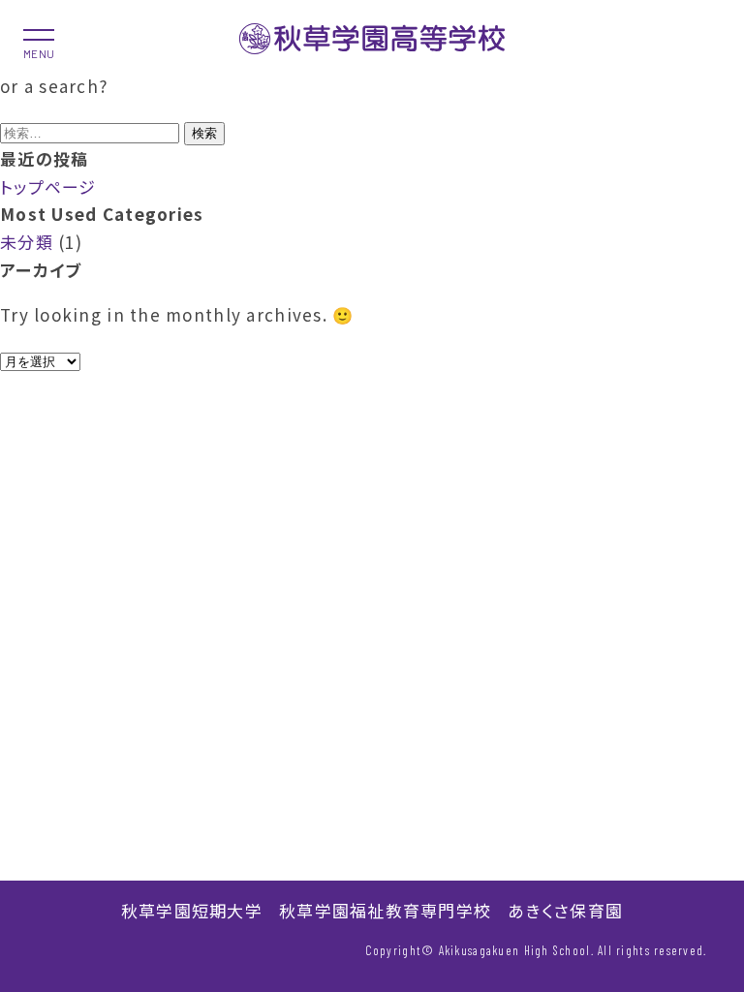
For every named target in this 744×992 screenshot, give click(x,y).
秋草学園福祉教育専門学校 (385, 910)
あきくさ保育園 (565, 910)
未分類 (26, 242)
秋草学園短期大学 (192, 910)
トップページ (48, 186)
